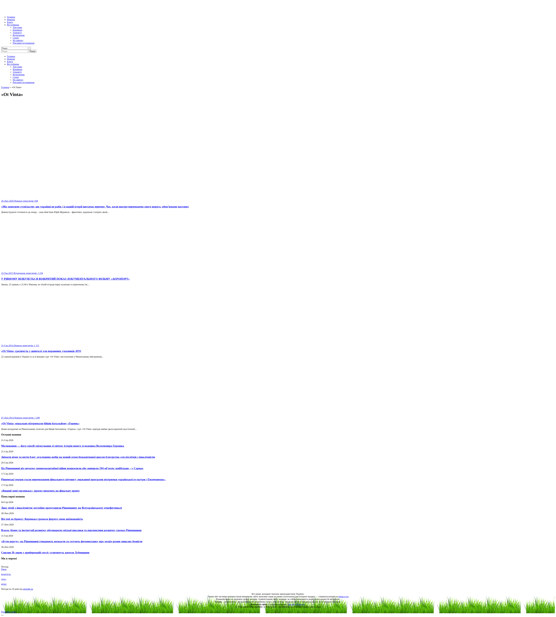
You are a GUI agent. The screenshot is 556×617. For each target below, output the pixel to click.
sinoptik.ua (28, 589)
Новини (11, 19)
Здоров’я (17, 32)
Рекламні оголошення (23, 43)
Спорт (16, 38)
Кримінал (17, 30)
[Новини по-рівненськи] (37, 12)
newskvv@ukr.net (296, 604)
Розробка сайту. (9, 612)
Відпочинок (19, 35)
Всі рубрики (13, 25)
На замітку (18, 40)
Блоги (10, 22)
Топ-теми (17, 27)
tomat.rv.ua (343, 596)
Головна (11, 17)
